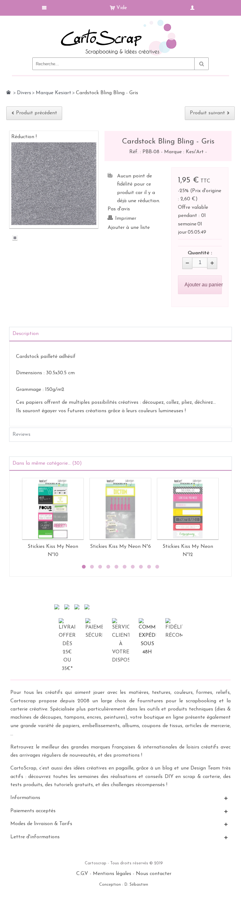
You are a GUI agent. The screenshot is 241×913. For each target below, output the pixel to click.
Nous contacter (153, 873)
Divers (24, 92)
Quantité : (200, 253)
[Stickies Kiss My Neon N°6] (120, 508)
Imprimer (125, 218)
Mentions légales (112, 873)
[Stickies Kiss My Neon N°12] (187, 508)
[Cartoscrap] (120, 22)
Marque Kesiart (53, 92)
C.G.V (82, 873)
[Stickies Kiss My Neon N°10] (53, 508)
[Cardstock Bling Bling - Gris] (15, 238)
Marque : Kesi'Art (184, 151)
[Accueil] (8, 92)
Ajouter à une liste (129, 227)
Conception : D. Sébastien (123, 885)
